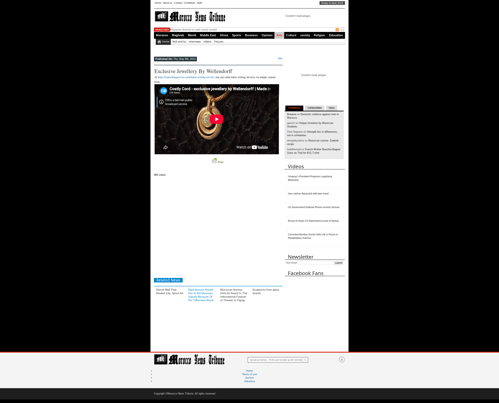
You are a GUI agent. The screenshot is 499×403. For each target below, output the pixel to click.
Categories (315, 108)
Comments (294, 108)
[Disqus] (218, 225)
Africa (224, 35)
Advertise (249, 381)
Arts (279, 35)
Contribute (189, 3)
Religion (319, 35)
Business (251, 35)
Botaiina (291, 114)
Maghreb (178, 35)
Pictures (218, 41)
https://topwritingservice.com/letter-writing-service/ (186, 77)
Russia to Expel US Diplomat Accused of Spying (313, 221)
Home (158, 3)
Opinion (267, 35)
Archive (249, 377)
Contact (178, 3)
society (305, 35)
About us (167, 3)
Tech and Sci (179, 41)
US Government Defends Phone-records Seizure (314, 207)
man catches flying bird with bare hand (308, 193)
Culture (291, 35)
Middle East (208, 35)
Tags (331, 108)
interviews (195, 41)
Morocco (162, 35)
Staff (199, 3)
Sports (236, 35)
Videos (207, 41)
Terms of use (249, 374)
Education (336, 35)
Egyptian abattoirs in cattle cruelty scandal (194, 29)
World (192, 35)
